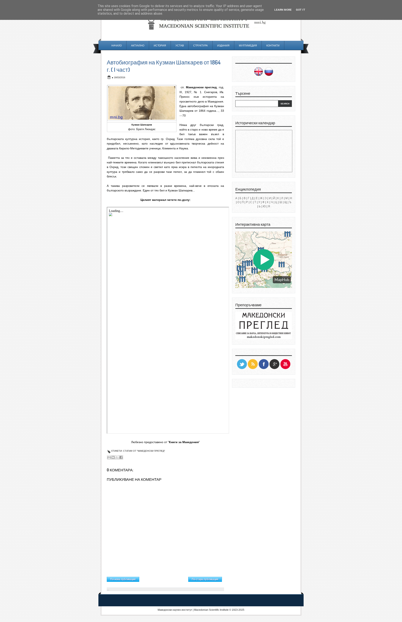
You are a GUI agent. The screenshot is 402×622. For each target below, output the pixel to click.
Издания (223, 45)
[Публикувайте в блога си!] (113, 457)
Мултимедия (248, 45)
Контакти (273, 45)
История (160, 45)
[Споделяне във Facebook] (121, 457)
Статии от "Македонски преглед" (144, 451)
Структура (200, 45)
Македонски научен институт (175, 609)
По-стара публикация (205, 579)
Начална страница (164, 578)
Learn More (283, 9)
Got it (300, 9)
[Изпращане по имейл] (109, 457)
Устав (179, 45)
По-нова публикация (123, 579)
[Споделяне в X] (117, 457)
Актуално (137, 45)
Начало (116, 45)
